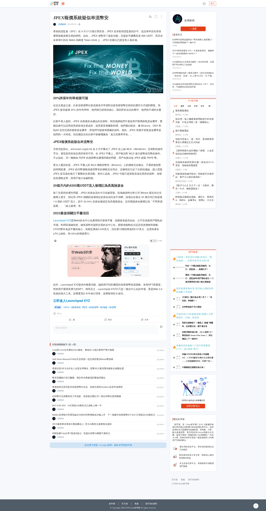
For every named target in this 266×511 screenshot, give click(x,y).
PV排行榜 (193, 101)
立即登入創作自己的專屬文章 (193, 400)
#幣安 (84, 307)
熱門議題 (193, 252)
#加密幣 (112, 307)
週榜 (182, 106)
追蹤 (194, 29)
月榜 (189, 106)
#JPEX (66, 307)
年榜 (196, 106)
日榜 (175, 106)
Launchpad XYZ (62, 220)
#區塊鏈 (103, 307)
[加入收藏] (156, 16)
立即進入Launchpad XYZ (71, 300)
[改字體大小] (150, 16)
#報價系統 (76, 307)
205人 (59, 313)
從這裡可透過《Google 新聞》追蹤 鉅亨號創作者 (108, 445)
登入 (212, 3)
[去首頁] (63, 3)
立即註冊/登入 (193, 406)
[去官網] (54, 3)
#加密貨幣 (94, 307)
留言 (202, 106)
